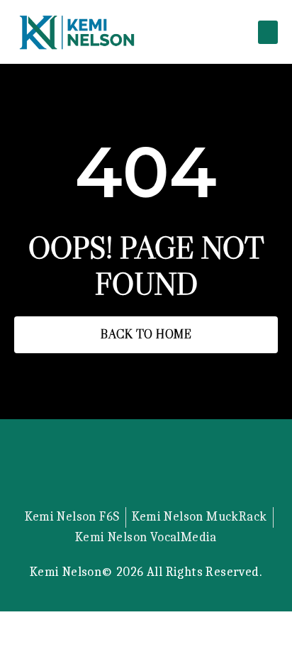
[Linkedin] (146, 470)
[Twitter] (109, 470)
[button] (268, 32)
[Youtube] (182, 470)
